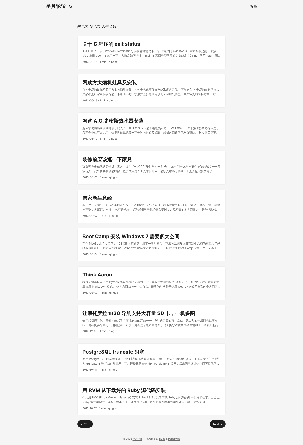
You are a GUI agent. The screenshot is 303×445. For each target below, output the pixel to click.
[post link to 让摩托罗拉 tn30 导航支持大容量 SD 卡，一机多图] (151, 321)
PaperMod (174, 438)
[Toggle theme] (71, 6)
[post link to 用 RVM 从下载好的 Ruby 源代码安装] (151, 398)
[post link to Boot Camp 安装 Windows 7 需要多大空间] (151, 244)
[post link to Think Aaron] (151, 283)
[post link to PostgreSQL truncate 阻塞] (151, 360)
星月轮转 (56, 6)
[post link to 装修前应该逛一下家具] (151, 167)
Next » (217, 424)
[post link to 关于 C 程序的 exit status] (151, 52)
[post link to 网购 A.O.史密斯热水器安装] (151, 129)
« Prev (85, 424)
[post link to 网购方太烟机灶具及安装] (151, 91)
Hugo (162, 438)
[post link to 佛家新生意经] (151, 206)
